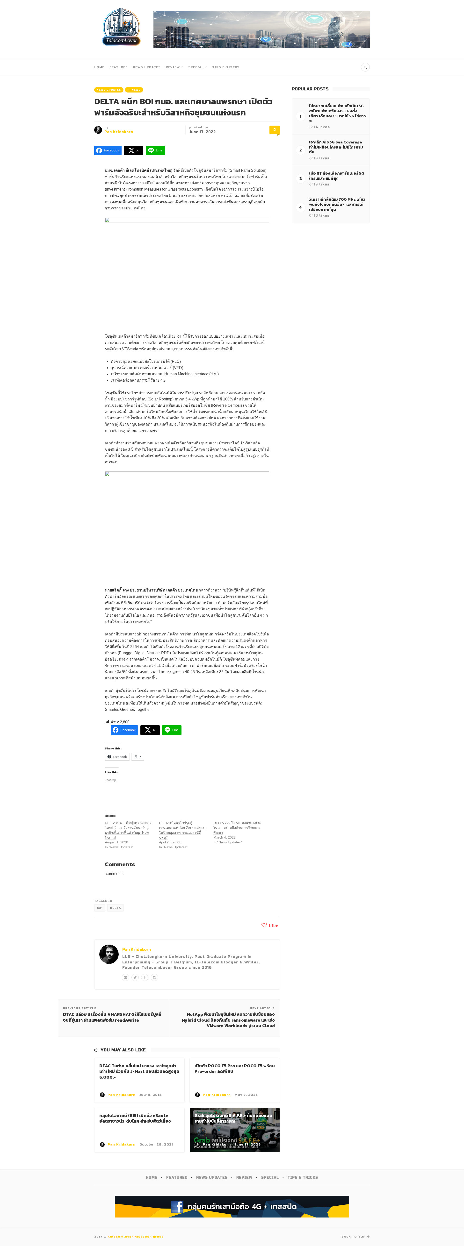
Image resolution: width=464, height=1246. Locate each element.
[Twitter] (135, 977)
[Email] (125, 977)
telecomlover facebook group (136, 1236)
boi (100, 908)
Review (173, 67)
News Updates (147, 67)
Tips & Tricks (225, 67)
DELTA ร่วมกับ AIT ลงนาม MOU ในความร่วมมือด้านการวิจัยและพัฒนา (237, 827)
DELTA (115, 908)
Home (99, 67)
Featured (118, 67)
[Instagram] (154, 977)
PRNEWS (134, 89)
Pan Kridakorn (118, 132)
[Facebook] (144, 977)
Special (196, 67)
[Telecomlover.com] (121, 29)
